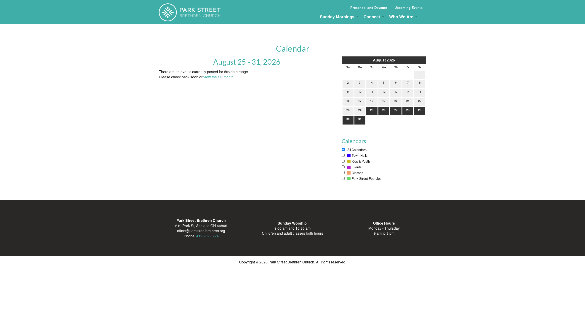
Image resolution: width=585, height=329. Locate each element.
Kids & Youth (361, 161)
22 (419, 101)
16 (348, 101)
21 (408, 101)
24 (360, 110)
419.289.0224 (207, 236)
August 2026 (384, 60)
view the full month (218, 77)
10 (360, 92)
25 (371, 110)
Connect (372, 16)
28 (408, 110)
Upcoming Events (408, 7)
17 (360, 101)
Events (357, 167)
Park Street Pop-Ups (366, 178)
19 (384, 101)
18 (371, 101)
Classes (357, 172)
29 (419, 110)
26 (384, 110)
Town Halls (359, 155)
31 (360, 119)
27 (396, 110)
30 (348, 119)
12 (384, 92)
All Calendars (356, 149)
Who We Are (401, 16)
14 (408, 92)
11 (371, 92)
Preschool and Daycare (368, 7)
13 (396, 92)
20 (396, 101)
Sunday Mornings (337, 16)
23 (348, 110)
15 (419, 92)
